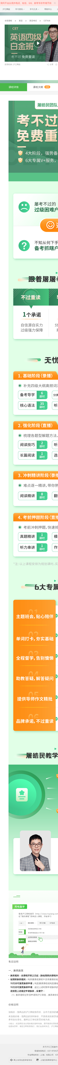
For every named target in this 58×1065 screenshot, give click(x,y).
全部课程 (8, 20)
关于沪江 (46, 1047)
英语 (21, 20)
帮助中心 (48, 9)
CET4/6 (47, 20)
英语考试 (33, 20)
